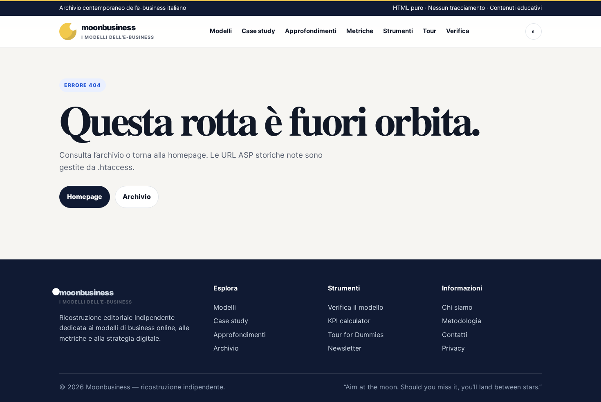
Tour (429, 31)
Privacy (453, 348)
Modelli (221, 31)
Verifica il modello (355, 307)
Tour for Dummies (355, 335)
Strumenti (398, 31)
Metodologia (461, 321)
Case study (258, 31)
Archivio (137, 196)
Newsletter (344, 348)
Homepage (84, 196)
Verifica (457, 31)
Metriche (359, 31)
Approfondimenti (310, 31)
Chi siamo (457, 307)
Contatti (454, 335)
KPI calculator (349, 321)
